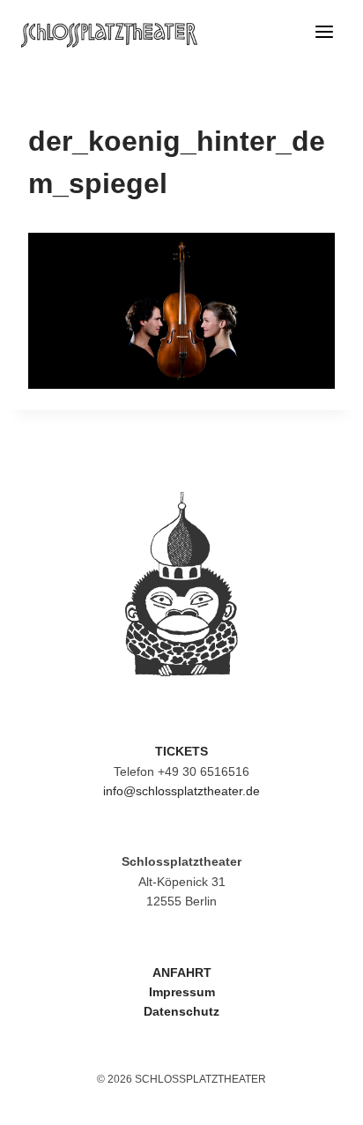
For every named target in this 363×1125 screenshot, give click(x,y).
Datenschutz (181, 1011)
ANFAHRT (181, 972)
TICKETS (181, 751)
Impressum (182, 992)
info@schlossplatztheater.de (181, 791)
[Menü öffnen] (324, 35)
